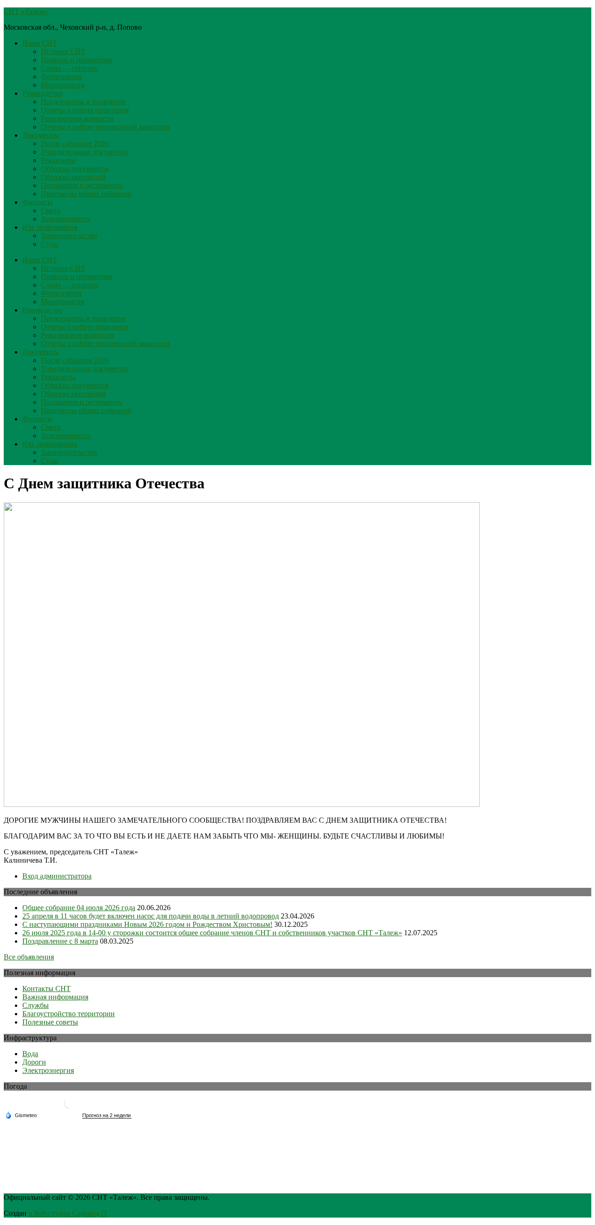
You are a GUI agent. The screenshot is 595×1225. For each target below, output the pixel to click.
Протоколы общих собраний (86, 194)
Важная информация (55, 997)
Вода (30, 1054)
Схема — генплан (69, 68)
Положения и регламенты (82, 185)
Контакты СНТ (46, 988)
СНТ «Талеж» (26, 11)
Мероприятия (62, 85)
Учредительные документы (84, 152)
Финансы (37, 202)
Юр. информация (49, 227)
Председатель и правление (83, 102)
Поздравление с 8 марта (60, 941)
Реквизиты (58, 160)
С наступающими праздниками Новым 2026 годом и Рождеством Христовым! (147, 924)
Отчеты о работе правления (85, 110)
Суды (49, 244)
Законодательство (69, 236)
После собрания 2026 (74, 143)
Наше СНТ (39, 43)
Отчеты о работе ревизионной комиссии (105, 127)
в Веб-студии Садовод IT (68, 1213)
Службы (35, 1005)
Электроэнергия (48, 1070)
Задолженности (65, 219)
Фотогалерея (61, 76)
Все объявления (29, 957)
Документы (40, 135)
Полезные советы (50, 1022)
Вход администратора (57, 876)
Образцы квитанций (73, 177)
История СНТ (63, 51)
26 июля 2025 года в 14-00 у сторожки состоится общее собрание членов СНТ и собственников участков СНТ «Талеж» (212, 933)
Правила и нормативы (76, 60)
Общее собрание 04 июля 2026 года (78, 908)
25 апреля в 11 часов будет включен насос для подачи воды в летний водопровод (150, 916)
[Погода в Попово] (68, 1107)
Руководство (42, 93)
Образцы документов (75, 169)
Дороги (34, 1062)
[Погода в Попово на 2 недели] (107, 1115)
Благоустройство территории (68, 1014)
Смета (50, 210)
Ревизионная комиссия (77, 118)
